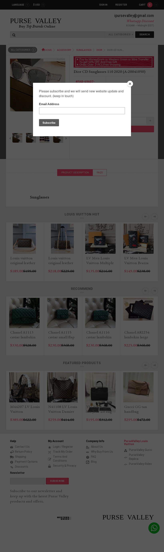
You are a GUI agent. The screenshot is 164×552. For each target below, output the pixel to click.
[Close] (130, 84)
